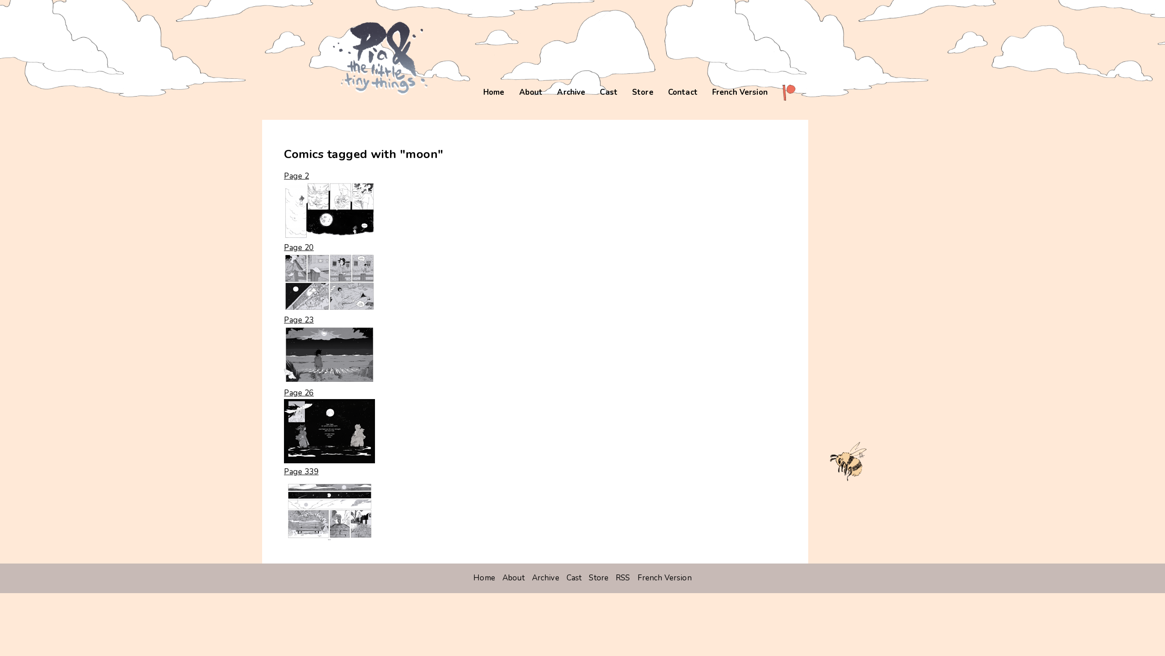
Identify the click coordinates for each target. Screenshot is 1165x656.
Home (494, 92)
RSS (623, 578)
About (531, 92)
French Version (740, 92)
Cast (609, 92)
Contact (683, 92)
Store (642, 92)
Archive (571, 92)
